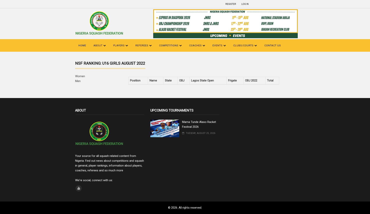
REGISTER (230, 4)
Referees (142, 45)
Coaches (196, 45)
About (98, 45)
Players (119, 45)
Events (218, 45)
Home (82, 45)
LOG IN (245, 4)
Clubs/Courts (243, 45)
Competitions (169, 45)
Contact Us (272, 45)
